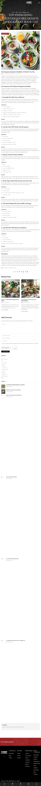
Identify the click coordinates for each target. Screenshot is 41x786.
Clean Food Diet (4, 362)
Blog (17, 12)
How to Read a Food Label (11, 477)
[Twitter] (14, 272)
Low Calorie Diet (4, 367)
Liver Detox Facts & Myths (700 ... (12, 558)
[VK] (18, 272)
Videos (2, 378)
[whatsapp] (25, 272)
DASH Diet (3, 364)
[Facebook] (16, 272)
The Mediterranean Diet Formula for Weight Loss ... (16, 640)
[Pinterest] (19, 272)
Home (13, 12)
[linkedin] (23, 272)
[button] (1, 2)
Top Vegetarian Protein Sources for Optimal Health (28, 300)
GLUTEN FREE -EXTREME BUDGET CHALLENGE (15, 384)
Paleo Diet (3, 371)
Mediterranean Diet (5, 369)
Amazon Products (4, 359)
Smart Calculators (4, 376)
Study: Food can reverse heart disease (14, 395)
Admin (14, 73)
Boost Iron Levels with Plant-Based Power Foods (10, 300)
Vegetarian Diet (25, 12)
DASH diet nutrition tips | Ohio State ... (14, 390)
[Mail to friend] (21, 272)
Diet (20, 12)
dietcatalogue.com (12, 781)
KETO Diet (3, 366)
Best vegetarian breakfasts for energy (9, 267)
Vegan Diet (3, 372)
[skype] (27, 272)
